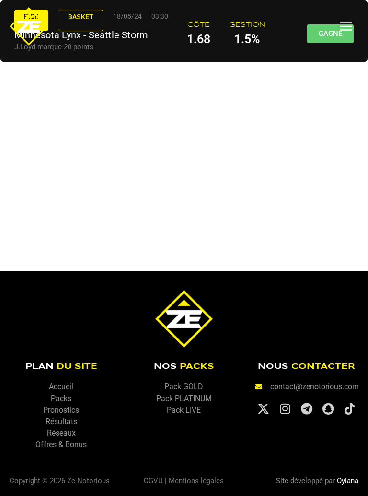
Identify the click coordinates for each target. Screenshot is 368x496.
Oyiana (347, 480)
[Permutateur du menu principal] (346, 26)
